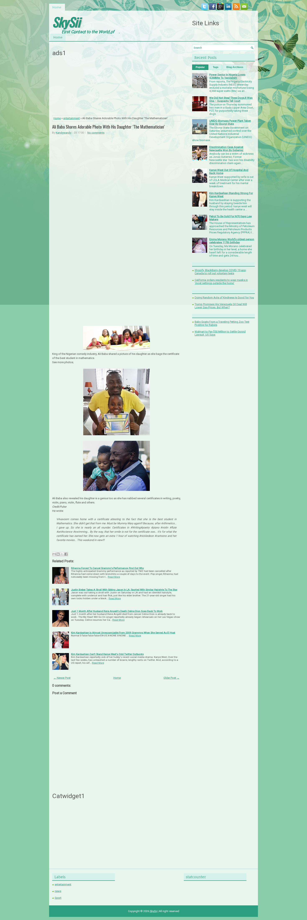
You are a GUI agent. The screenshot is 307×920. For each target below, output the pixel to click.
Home (56, 7)
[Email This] (54, 554)
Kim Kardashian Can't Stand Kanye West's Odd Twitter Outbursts (107, 654)
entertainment (71, 118)
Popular (200, 67)
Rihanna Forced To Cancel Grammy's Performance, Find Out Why (107, 568)
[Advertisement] (116, 87)
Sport (58, 897)
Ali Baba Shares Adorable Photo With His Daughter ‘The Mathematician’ (108, 127)
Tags (215, 67)
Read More (114, 576)
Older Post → (171, 677)
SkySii (66, 21)
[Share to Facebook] (66, 554)
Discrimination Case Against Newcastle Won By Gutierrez (226, 148)
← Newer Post (62, 677)
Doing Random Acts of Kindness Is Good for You (224, 297)
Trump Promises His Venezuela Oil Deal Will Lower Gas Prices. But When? (221, 306)
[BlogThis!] (58, 554)
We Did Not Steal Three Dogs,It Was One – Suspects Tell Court (230, 99)
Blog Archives (234, 67)
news (58, 891)
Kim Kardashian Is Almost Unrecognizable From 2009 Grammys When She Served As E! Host (123, 632)
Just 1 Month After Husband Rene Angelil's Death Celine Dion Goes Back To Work (116, 611)
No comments (95, 132)
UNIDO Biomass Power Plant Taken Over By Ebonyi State (230, 122)
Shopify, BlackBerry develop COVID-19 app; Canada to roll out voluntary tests (220, 272)
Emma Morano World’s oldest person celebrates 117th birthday (231, 241)
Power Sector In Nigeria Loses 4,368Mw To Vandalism (227, 76)
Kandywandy (63, 132)
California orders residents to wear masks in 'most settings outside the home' (221, 281)
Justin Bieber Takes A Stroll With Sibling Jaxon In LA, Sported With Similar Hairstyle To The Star (124, 589)
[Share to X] (62, 554)
